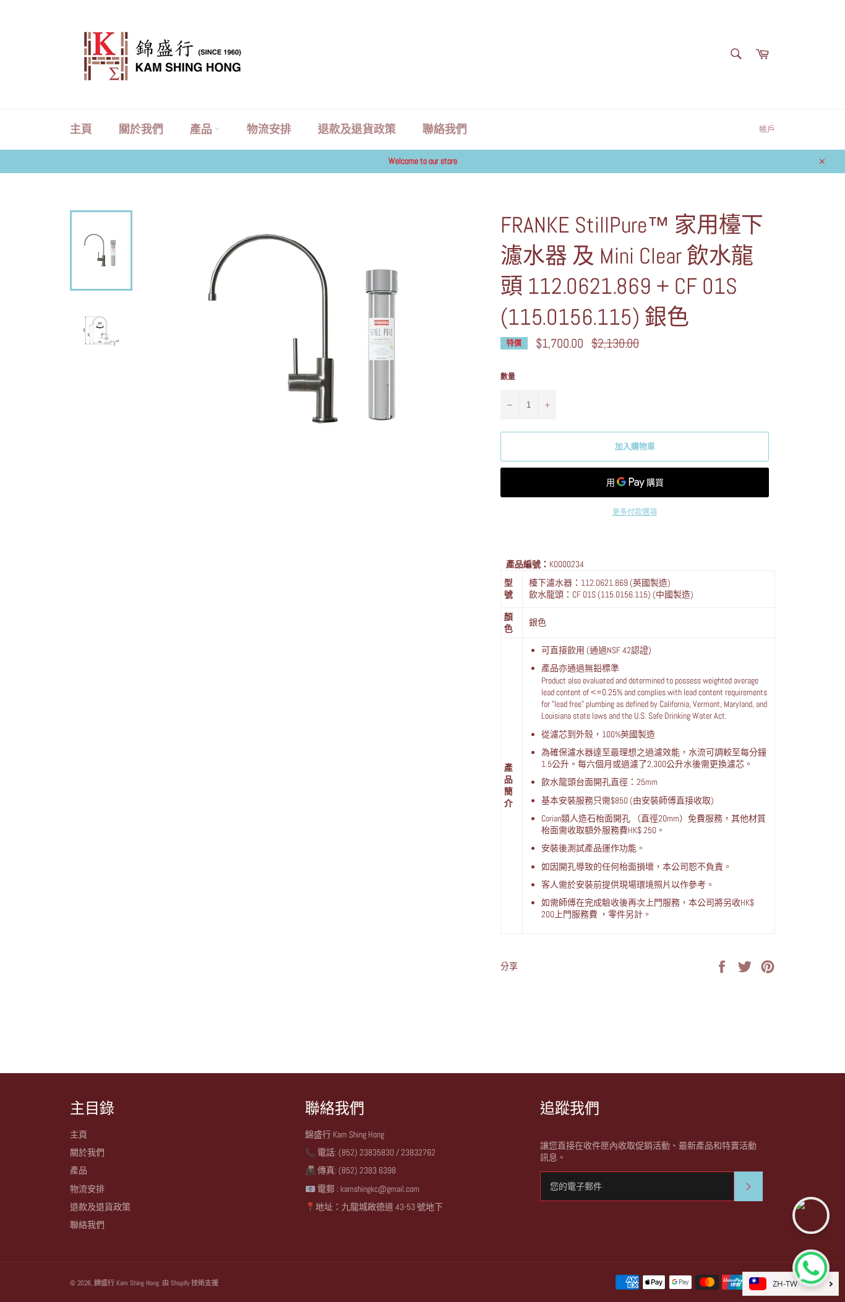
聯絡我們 (444, 129)
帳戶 (767, 129)
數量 (507, 377)
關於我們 (141, 129)
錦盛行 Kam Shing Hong (126, 1282)
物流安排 (269, 129)
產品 (202, 129)
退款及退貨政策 (357, 129)
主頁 (81, 129)
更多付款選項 (634, 512)
